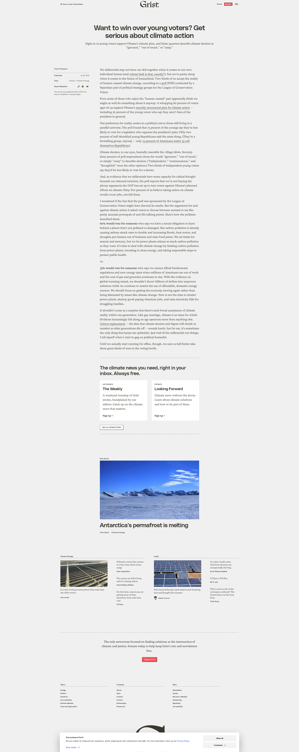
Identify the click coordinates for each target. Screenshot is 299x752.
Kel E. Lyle (214, 582)
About (119, 690)
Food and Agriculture (68, 706)
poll (164, 83)
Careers (120, 700)
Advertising (177, 700)
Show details (71, 747)
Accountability (66, 700)
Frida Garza (214, 601)
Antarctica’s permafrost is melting (144, 524)
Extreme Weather (66, 703)
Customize (218, 745)
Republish (176, 703)
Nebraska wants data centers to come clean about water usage (130, 565)
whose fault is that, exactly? (147, 74)
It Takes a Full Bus (218, 578)
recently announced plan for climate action (163, 107)
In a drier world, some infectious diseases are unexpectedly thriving (220, 565)
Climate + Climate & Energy (79, 81)
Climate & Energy (118, 532)
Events (175, 693)
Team (119, 693)
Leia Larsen (64, 597)
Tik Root (120, 604)
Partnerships (121, 703)
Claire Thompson (61, 69)
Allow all (219, 738)
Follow (219, 4)
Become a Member (180, 697)
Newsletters (177, 690)
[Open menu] (236, 4)
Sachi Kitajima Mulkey (125, 585)
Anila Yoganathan (123, 571)
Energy (63, 690)
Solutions (64, 697)
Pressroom (121, 706)
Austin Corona (164, 598)
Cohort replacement (112, 323)
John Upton (104, 532)
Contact (120, 697)
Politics (63, 693)
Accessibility (178, 706)
